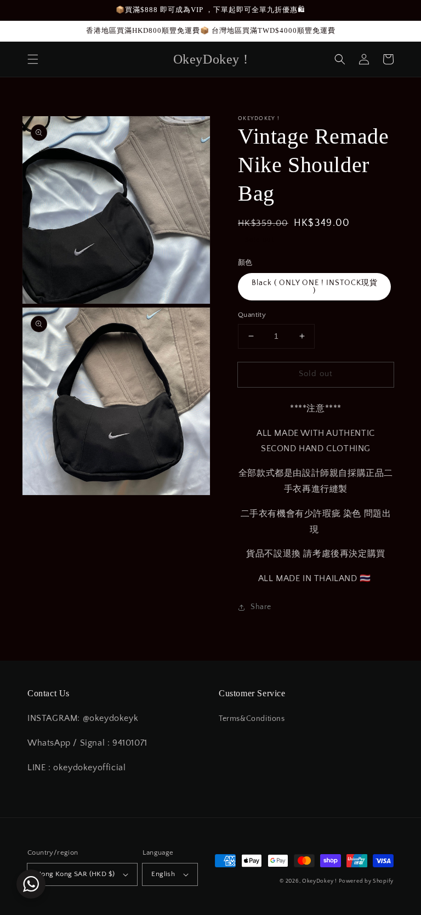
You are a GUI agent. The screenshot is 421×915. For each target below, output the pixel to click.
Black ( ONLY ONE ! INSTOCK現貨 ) (315, 287)
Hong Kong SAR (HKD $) (75, 874)
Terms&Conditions (252, 718)
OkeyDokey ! (319, 881)
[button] (33, 59)
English (163, 874)
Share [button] (261, 607)
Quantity (252, 315)
